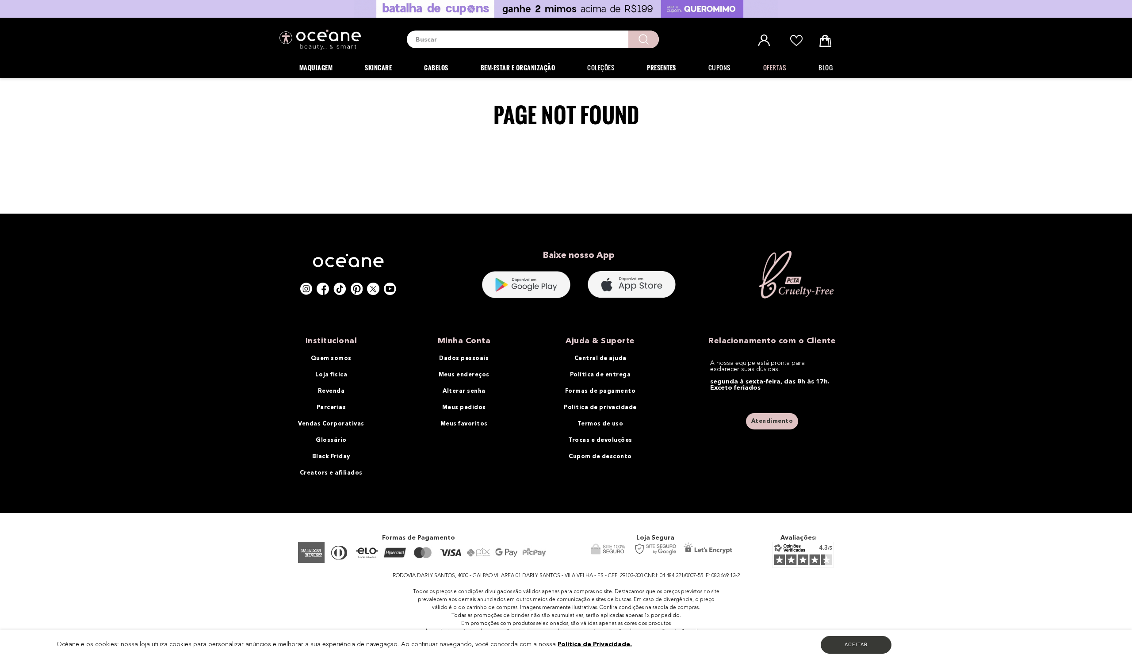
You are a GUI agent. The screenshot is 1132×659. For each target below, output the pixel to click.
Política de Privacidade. (595, 644)
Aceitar (856, 644)
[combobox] (533, 39)
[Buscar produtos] (643, 39)
